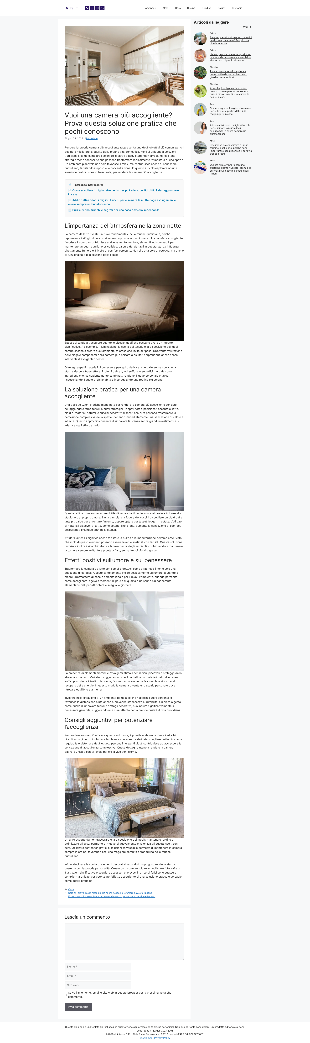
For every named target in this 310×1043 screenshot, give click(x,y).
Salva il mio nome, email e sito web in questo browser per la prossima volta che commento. (119, 994)
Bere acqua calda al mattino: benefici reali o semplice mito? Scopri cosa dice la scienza (231, 40)
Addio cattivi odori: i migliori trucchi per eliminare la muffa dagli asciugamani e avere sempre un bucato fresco (230, 129)
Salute (221, 8)
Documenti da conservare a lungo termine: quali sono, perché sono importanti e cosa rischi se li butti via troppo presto (231, 149)
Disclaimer (146, 1037)
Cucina (191, 8)
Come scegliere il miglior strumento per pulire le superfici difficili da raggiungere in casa (230, 111)
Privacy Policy (162, 1037)
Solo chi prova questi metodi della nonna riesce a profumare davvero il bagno (110, 892)
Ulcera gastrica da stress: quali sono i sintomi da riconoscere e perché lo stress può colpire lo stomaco (230, 57)
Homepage (150, 8)
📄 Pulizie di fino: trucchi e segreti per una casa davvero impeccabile (114, 210)
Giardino (206, 8)
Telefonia (237, 8)
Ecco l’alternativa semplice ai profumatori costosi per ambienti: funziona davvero (111, 896)
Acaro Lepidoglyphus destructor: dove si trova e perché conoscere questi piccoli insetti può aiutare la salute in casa (229, 93)
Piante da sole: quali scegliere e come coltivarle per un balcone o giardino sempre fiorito (228, 74)
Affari (165, 8)
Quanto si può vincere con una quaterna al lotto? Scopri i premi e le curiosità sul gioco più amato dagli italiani (230, 169)
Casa (178, 8)
